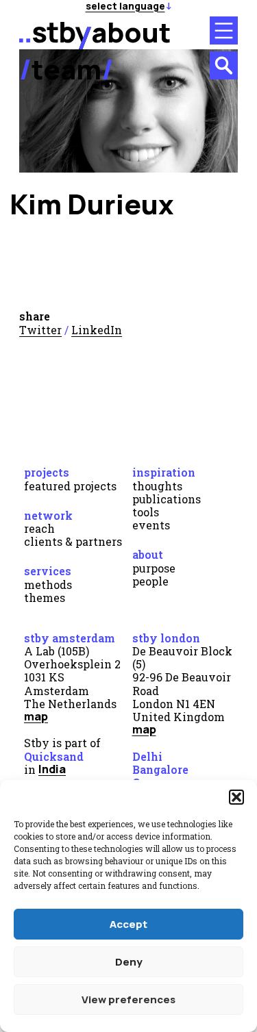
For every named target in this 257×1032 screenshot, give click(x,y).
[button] (236, 797)
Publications (166, 499)
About (147, 554)
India (52, 769)
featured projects (70, 486)
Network (48, 515)
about (131, 32)
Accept (128, 924)
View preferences (128, 999)
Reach (39, 528)
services (47, 571)
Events (151, 525)
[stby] (55, 44)
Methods (48, 584)
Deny (129, 962)
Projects (46, 472)
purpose (153, 568)
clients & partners (73, 541)
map (36, 716)
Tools (145, 512)
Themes (44, 597)
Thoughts (157, 486)
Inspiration (163, 472)
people (150, 581)
